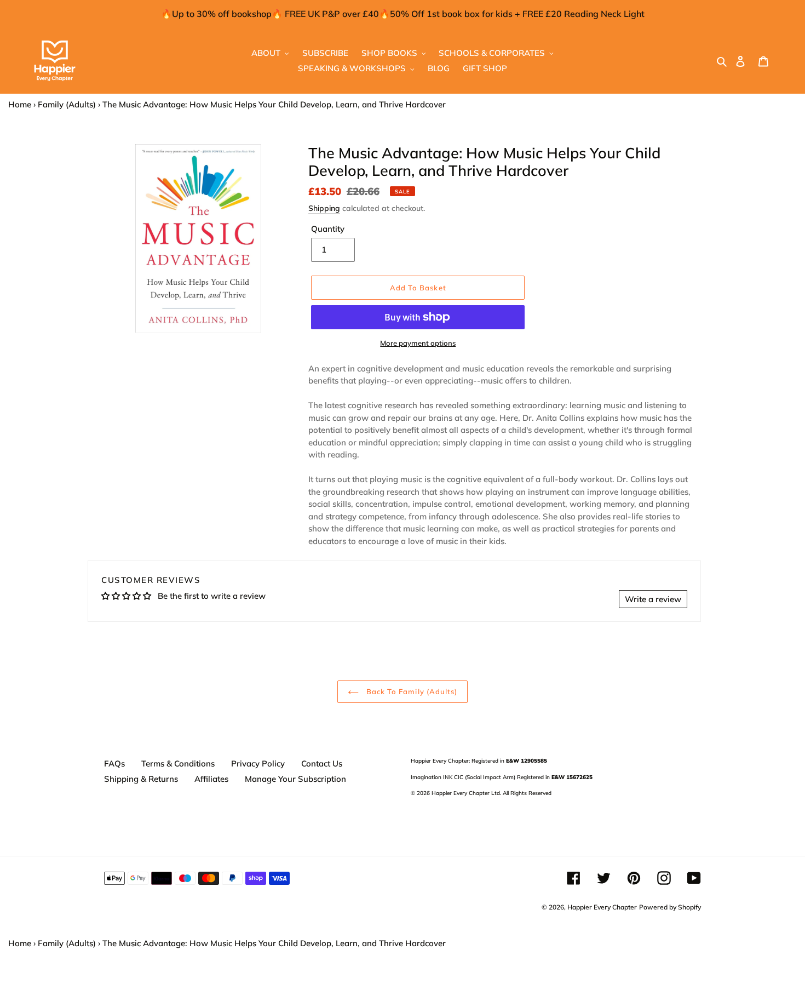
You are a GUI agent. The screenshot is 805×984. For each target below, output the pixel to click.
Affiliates (211, 779)
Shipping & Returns (141, 779)
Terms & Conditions (178, 763)
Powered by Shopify (670, 907)
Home (19, 104)
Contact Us (321, 763)
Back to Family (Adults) (410, 691)
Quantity (327, 229)
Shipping (324, 208)
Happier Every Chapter (602, 907)
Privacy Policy (258, 763)
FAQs (114, 763)
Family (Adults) (67, 104)
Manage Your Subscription (295, 779)
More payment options (418, 343)
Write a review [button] (653, 599)
